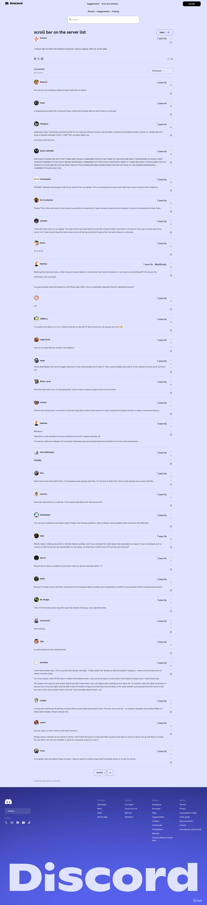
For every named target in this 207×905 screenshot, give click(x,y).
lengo (42, 361)
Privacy (183, 809)
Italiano (11, 811)
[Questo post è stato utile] (171, 39)
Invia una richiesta (110, 4)
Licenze (183, 825)
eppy (42, 536)
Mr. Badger (44, 600)
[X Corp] (38, 59)
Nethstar (43, 264)
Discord (91, 11)
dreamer (43, 38)
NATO (42, 579)
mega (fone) (45, 340)
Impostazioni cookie (188, 813)
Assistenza (156, 805)
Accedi (36, 781)
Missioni (155, 833)
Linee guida (185, 817)
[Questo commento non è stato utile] (171, 89)
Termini (183, 805)
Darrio (42, 243)
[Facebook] (35, 59)
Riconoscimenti (186, 821)
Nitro (99, 809)
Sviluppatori (157, 829)
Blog (154, 813)
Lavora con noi (131, 809)
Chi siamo (129, 805)
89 (171, 59)
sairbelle (43, 221)
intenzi (43, 723)
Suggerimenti (93, 4)
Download (101, 805)
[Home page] (13, 4)
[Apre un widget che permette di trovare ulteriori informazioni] (198, 901)
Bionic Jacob (45, 381)
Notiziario (129, 817)
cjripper (43, 700)
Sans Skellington (47, 452)
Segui (162, 32)
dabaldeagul (45, 515)
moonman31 (45, 621)
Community (157, 825)
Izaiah (42, 103)
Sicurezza (156, 809)
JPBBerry (44, 319)
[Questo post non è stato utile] (171, 46)
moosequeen (45, 179)
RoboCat (43, 82)
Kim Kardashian (46, 200)
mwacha (43, 494)
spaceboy (44, 662)
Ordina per (157, 71)
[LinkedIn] (42, 59)
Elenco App (102, 817)
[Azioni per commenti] (171, 93)
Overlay (115, 11)
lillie (42, 641)
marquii (43, 402)
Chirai (42, 751)
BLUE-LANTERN (47, 151)
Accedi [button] (192, 4)
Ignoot (43, 558)
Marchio (128, 813)
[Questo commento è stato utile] (171, 82)
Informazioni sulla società (190, 829)
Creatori (155, 821)
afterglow (44, 124)
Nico (42, 473)
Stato (99, 813)
